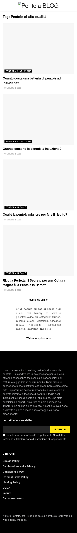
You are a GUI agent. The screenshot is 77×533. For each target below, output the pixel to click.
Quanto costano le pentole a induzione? (32, 148)
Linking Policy (11, 482)
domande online (38, 299)
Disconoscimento (13, 498)
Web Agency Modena (38, 338)
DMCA (6, 487)
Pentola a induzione (18, 70)
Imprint (7, 493)
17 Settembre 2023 (12, 154)
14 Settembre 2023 (12, 219)
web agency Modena (14, 519)
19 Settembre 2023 (12, 88)
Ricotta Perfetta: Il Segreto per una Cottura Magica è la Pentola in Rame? (34, 282)
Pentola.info (18, 515)
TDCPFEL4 (44, 329)
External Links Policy (15, 477)
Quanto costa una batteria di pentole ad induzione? (32, 80)
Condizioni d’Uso (13, 471)
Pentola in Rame (16, 207)
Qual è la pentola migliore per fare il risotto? (35, 214)
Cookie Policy (11, 461)
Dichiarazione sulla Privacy (19, 466)
